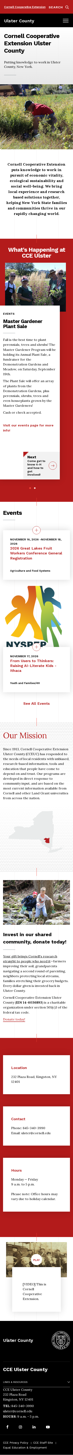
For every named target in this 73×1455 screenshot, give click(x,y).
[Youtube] (48, 1427)
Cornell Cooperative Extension (25, 7)
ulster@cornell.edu (17, 1411)
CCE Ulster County (25, 1369)
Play (37, 1261)
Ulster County (19, 20)
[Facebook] (7, 1427)
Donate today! (14, 1019)
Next (36, 465)
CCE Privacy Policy (15, 1442)
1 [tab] (30, 488)
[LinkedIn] (34, 1427)
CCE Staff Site (43, 1442)
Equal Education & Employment (25, 1447)
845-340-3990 (22, 1406)
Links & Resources (15, 1382)
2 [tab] (35, 488)
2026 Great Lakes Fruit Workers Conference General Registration (36, 553)
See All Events (36, 703)
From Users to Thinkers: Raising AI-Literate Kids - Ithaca (33, 665)
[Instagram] (20, 1427)
